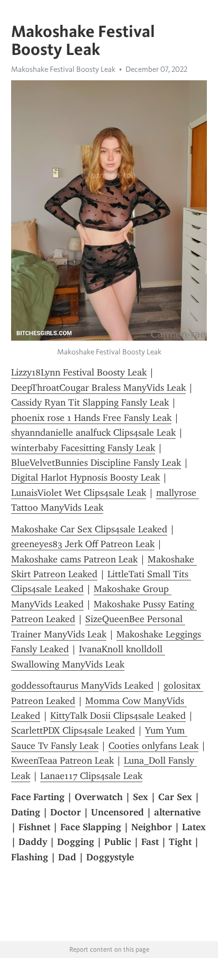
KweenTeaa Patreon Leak (62, 760)
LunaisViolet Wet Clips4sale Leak (78, 493)
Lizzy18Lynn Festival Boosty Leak (79, 372)
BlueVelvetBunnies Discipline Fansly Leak (96, 462)
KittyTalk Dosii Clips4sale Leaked (118, 715)
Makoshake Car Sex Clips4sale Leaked (89, 529)
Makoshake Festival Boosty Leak (63, 69)
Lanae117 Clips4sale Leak (91, 776)
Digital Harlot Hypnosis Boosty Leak (85, 477)
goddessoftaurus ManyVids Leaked (82, 685)
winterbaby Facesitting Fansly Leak (83, 448)
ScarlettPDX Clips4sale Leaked (73, 730)
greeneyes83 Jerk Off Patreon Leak (83, 544)
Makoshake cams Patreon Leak (74, 559)
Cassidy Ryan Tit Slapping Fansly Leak (90, 402)
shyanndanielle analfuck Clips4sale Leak (93, 432)
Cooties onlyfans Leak (153, 746)
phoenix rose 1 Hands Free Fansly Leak (91, 418)
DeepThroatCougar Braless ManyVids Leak (98, 387)
